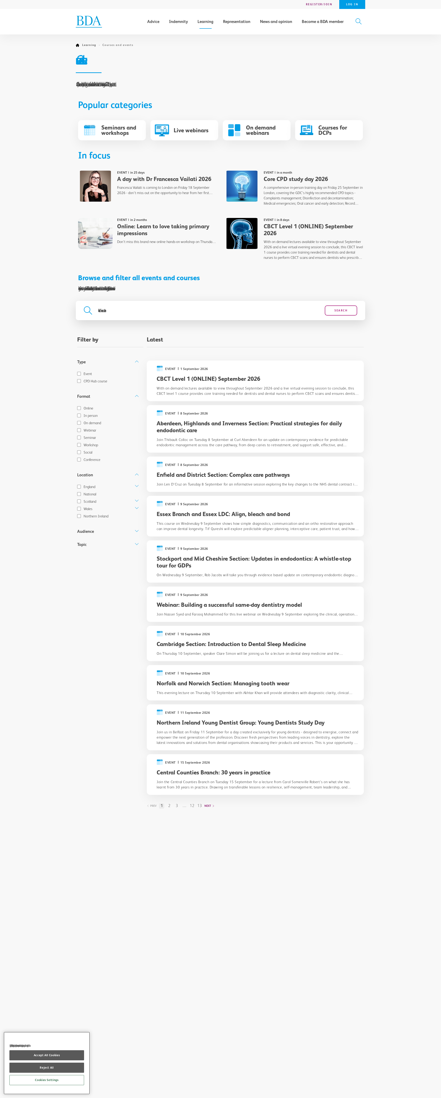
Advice (153, 21)
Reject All (47, 1067)
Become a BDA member (323, 21)
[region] (47, 1063)
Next (207, 805)
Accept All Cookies (47, 1055)
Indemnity (178, 21)
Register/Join (319, 4)
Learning (205, 21)
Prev (153, 805)
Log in (352, 4)
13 (199, 805)
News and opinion (276, 21)
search (341, 310)
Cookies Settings (47, 1080)
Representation (236, 21)
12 (192, 805)
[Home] (79, 45)
